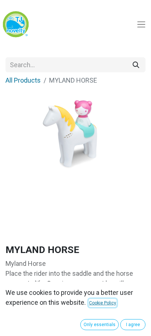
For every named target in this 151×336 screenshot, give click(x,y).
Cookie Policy (102, 303)
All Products (23, 80)
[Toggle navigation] (141, 24)
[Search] (136, 64)
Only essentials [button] (99, 324)
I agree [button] (133, 324)
